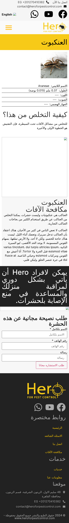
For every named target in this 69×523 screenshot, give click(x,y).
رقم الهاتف (59, 340)
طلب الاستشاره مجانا (51, 365)
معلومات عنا (54, 477)
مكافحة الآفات (53, 452)
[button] (8, 27)
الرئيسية (57, 427)
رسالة (63, 352)
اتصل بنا (57, 444)
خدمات (58, 469)
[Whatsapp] (34, 14)
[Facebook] (62, 14)
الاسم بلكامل (58, 329)
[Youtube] (48, 14)
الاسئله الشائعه (53, 436)
